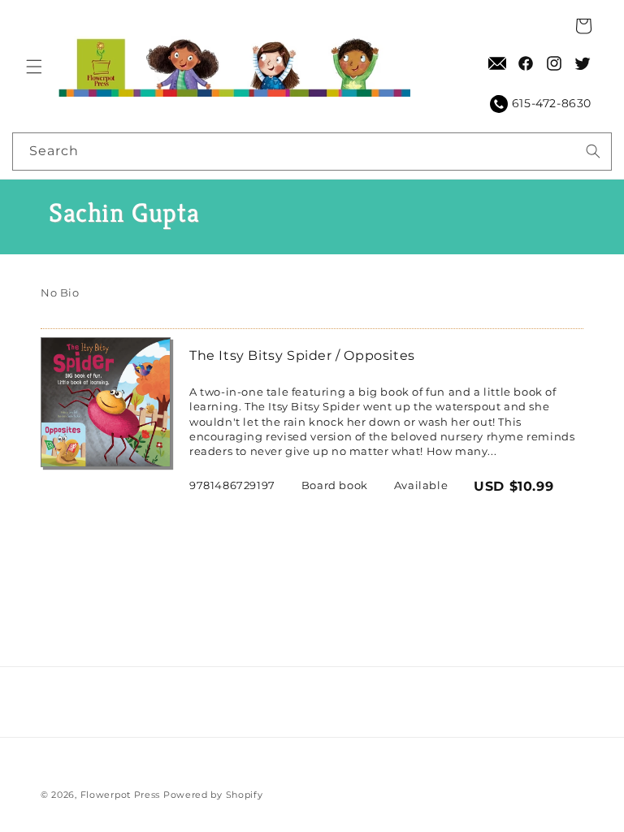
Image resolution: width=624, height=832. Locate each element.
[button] (34, 66)
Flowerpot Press (120, 794)
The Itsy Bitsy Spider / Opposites (302, 355)
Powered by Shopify (213, 794)
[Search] (593, 151)
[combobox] (312, 151)
